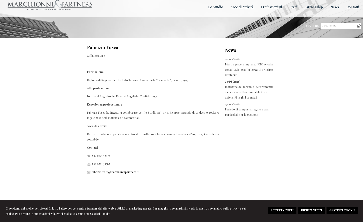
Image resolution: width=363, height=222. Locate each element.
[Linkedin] (359, 27)
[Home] (50, 9)
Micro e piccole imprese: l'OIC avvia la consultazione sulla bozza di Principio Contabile (249, 69)
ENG (316, 26)
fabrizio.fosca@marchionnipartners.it (115, 172)
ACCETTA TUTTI (282, 210)
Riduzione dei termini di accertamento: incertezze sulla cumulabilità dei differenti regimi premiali (249, 92)
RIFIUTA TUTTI (311, 210)
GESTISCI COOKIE (342, 210)
